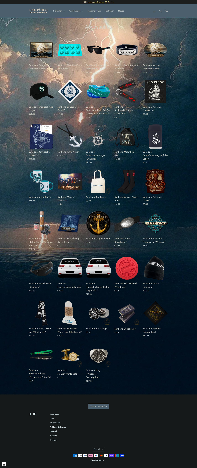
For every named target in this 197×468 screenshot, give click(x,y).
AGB (52, 418)
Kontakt (53, 440)
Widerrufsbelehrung (58, 427)
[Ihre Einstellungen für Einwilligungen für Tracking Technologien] (4, 464)
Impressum (54, 414)
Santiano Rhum (94, 10)
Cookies (53, 435)
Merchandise (75, 10)
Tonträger (109, 10)
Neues (121, 10)
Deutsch (97, 449)
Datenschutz (55, 422)
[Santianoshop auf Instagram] (34, 413)
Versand (53, 431)
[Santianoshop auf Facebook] (30, 413)
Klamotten (58, 10)
